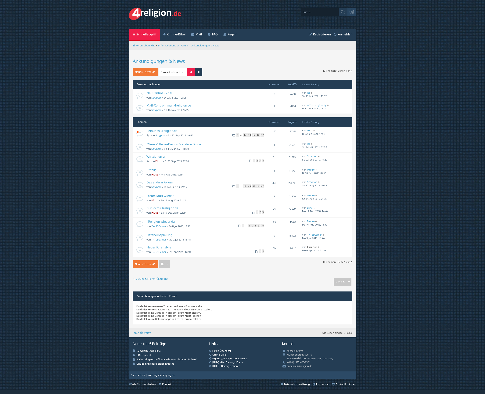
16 (258, 134)
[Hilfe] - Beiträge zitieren (226, 366)
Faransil (312, 247)
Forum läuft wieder (160, 196)
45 (253, 186)
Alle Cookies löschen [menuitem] (144, 384)
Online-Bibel (219, 354)
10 (262, 225)
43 (245, 186)
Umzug (151, 170)
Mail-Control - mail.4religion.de (168, 105)
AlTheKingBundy (316, 105)
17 (262, 134)
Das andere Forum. (159, 182)
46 (258, 186)
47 (262, 186)
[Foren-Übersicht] (156, 14)
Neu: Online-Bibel (159, 93)
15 (253, 134)
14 (249, 134)
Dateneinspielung (159, 235)
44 (249, 186)
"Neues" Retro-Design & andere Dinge (173, 144)
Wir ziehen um (156, 156)
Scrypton (156, 97)
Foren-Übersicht (142, 332)
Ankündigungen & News (159, 61)
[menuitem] (174, 35)
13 (245, 134)
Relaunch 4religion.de (161, 131)
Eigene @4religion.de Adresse (229, 358)
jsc (308, 92)
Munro (311, 169)
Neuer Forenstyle (158, 247)
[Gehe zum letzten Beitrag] (312, 92)
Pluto (158, 161)
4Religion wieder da (160, 221)
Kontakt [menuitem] (166, 384)
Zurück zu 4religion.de (162, 208)
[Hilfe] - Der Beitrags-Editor (227, 362)
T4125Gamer (158, 226)
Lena (310, 130)
